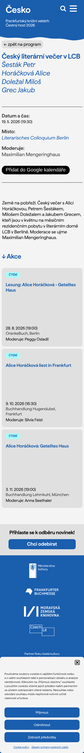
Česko (18, 9)
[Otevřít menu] (73, 8)
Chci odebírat (42, 544)
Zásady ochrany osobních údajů (49, 747)
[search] (62, 8)
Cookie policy (21, 747)
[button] (77, 662)
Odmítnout (42, 725)
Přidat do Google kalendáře (36, 170)
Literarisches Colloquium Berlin (35, 138)
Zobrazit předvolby (42, 737)
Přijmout (42, 713)
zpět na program (22, 44)
